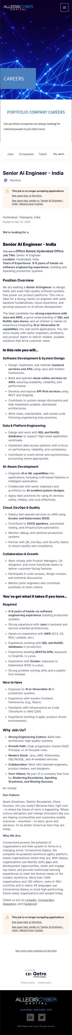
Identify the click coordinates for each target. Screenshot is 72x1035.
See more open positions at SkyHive (36, 950)
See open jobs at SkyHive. (27, 195)
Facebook (30, 904)
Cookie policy (44, 982)
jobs (10, 154)
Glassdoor (9, 904)
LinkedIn (30, 900)
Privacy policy (28, 982)
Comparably (46, 900)
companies (26, 154)
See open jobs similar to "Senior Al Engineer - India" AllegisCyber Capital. (38, 202)
